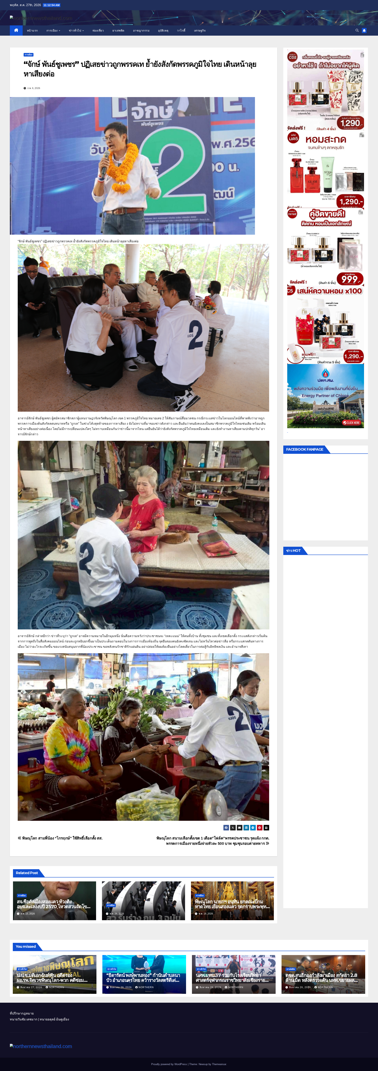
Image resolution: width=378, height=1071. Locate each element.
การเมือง (52, 30)
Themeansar (219, 1064)
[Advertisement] (325, 732)
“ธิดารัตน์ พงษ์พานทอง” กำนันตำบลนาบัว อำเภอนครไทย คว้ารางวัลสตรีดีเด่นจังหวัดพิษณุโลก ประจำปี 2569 (143, 980)
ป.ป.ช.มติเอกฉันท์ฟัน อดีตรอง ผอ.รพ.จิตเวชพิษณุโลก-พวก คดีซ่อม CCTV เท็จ (50, 980)
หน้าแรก (32, 30)
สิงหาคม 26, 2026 (121, 987)
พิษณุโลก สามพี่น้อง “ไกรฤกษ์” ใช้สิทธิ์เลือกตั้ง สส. (61, 838)
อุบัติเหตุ (163, 30)
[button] (357, 30)
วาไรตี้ (181, 30)
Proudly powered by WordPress (169, 1064)
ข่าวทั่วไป (75, 30)
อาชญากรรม (141, 30)
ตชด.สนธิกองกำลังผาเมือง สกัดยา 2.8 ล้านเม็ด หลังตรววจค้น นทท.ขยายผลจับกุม (321, 980)
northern (56, 987)
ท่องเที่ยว (98, 30)
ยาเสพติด (118, 30)
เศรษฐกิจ (200, 30)
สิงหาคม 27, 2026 (31, 987)
